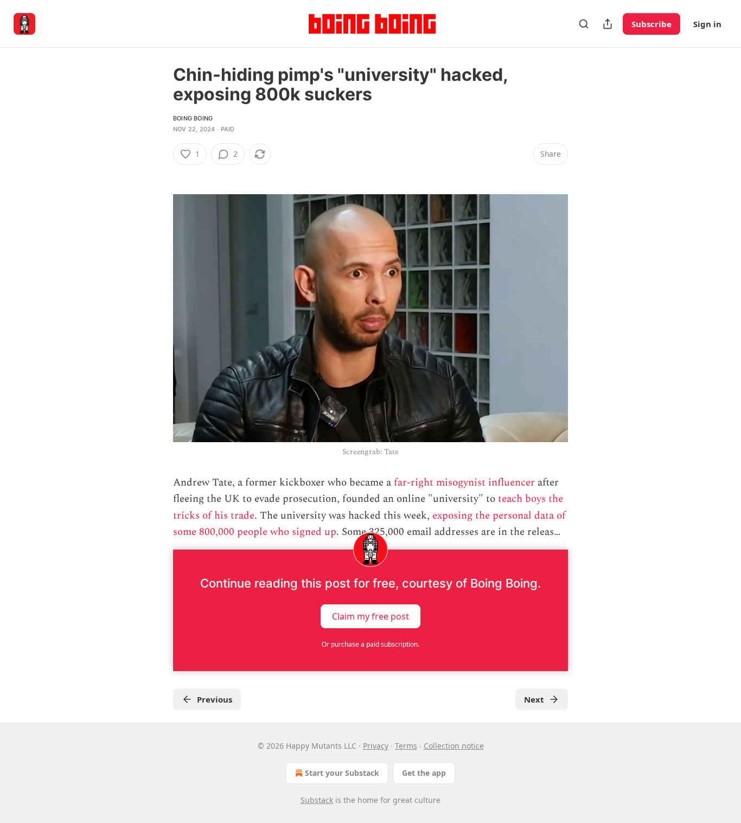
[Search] (584, 24)
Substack (317, 800)
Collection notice (454, 746)
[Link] (158, 173)
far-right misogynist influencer (464, 482)
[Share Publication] (607, 24)
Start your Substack (342, 773)
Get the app (424, 773)
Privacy (375, 746)
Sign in (707, 23)
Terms (406, 746)
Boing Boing (193, 118)
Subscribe (651, 23)
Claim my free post (370, 616)
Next (534, 699)
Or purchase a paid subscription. (370, 644)
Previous (214, 699)
